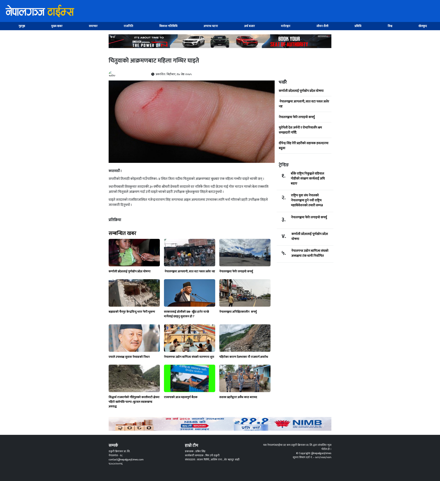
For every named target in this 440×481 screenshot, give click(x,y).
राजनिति (128, 26)
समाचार (93, 26)
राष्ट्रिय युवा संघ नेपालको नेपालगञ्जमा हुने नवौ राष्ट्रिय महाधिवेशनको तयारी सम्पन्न (307, 200)
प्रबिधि (358, 26)
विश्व (390, 26)
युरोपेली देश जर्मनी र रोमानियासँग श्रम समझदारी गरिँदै (300, 130)
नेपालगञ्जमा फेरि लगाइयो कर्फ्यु (297, 117)
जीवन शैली (322, 26)
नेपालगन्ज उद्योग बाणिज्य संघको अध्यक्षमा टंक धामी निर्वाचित (309, 253)
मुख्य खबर (57, 26)
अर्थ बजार (249, 26)
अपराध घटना (211, 26)
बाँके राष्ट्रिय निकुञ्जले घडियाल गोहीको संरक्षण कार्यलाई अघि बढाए (308, 178)
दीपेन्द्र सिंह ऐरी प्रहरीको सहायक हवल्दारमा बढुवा (303, 145)
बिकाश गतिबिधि (168, 26)
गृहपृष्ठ (22, 26)
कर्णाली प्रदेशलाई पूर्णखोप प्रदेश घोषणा (301, 91)
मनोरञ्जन (285, 26)
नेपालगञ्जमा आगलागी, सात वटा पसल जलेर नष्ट (304, 104)
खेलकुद (423, 26)
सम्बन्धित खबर (122, 233)
